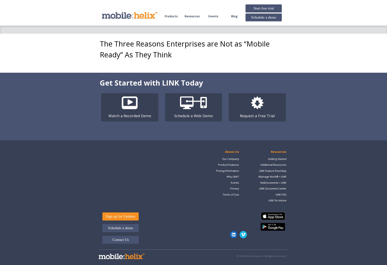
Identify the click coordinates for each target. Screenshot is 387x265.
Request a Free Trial (257, 115)
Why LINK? (233, 176)
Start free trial (264, 8)
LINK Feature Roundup (272, 171)
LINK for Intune (277, 200)
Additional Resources (273, 165)
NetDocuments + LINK (273, 182)
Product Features (228, 165)
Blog (234, 16)
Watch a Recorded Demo (129, 115)
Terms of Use (231, 194)
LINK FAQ (281, 194)
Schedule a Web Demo (193, 115)
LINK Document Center (272, 188)
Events (213, 16)
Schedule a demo (263, 17)
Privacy (234, 188)
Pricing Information (227, 171)
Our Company (230, 159)
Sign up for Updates (120, 216)
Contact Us (120, 240)
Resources (192, 16)
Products (171, 16)
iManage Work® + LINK (272, 176)
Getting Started (277, 159)
